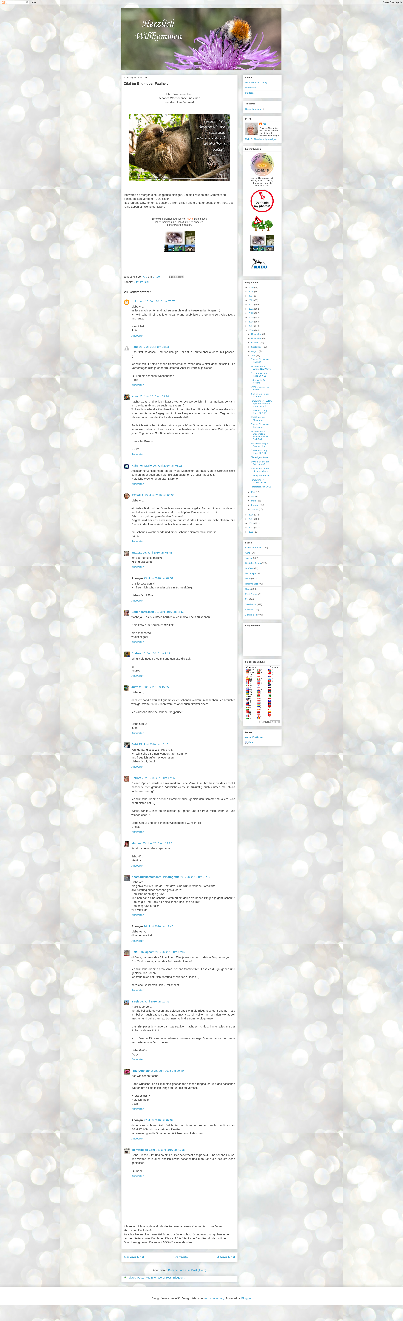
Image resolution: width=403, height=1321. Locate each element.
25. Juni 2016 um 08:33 (159, 495)
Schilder (249, 609)
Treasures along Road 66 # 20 (259, 451)
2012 (251, 527)
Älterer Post (226, 1257)
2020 (251, 313)
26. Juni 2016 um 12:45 (158, 926)
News (248, 589)
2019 (251, 317)
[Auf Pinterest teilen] (182, 276)
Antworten (137, 335)
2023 (251, 300)
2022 (251, 304)
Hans (134, 346)
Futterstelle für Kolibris (258, 381)
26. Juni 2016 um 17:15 (170, 952)
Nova (190, 218)
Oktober (255, 342)
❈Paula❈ (137, 495)
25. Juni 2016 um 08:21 (167, 465)
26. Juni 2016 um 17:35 (154, 1001)
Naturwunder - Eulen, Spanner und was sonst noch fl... (261, 403)
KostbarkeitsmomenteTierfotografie (155, 877)
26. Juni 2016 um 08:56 (195, 877)
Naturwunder (251, 583)
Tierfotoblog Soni (143, 1149)
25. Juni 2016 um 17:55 (160, 778)
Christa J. (137, 778)
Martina (136, 843)
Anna (247, 552)
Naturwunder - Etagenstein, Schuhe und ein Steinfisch (260, 435)
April (253, 496)
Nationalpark (251, 573)
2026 (251, 287)
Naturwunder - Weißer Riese (259, 481)
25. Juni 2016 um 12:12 (157, 653)
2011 (251, 532)
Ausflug (249, 558)
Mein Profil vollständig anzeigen (261, 139)
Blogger (246, 1298)
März (254, 500)
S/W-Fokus (250, 604)
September (257, 347)
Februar (255, 505)
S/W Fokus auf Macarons (258, 418)
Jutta (134, 687)
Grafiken (249, 568)
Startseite (180, 1257)
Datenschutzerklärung (256, 82)
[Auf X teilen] (176, 276)
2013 (251, 523)
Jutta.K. (136, 552)
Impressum (250, 87)
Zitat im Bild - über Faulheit (260, 360)
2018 (251, 321)
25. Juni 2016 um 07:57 (160, 301)
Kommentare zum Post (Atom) (187, 1270)
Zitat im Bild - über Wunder (260, 395)
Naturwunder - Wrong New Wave (261, 367)
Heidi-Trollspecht (142, 952)
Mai (253, 492)
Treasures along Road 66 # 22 (259, 374)
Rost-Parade (251, 594)
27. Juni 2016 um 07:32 (158, 1120)
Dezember (256, 334)
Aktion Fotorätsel (253, 547)
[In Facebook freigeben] (179, 276)
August (255, 351)
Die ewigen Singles (260, 457)
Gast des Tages (253, 563)
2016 (251, 330)
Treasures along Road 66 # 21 (259, 411)
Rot (247, 599)
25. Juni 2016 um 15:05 (154, 687)
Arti (264, 124)
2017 (251, 326)
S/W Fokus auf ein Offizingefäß (260, 463)
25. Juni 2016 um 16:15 (153, 744)
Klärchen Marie (141, 465)
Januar (255, 509)
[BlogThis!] (173, 276)
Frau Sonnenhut (142, 1070)
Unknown (137, 301)
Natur (248, 578)
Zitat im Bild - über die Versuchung (260, 470)
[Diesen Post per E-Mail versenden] (170, 276)
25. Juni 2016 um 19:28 (157, 843)
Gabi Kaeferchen (142, 611)
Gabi (134, 744)
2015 (251, 514)
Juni (253, 355)
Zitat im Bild (141, 282)
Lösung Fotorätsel (260, 475)
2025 (251, 291)
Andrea (136, 653)
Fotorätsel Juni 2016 (261, 486)
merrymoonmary (214, 1298)
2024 (251, 296)
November (256, 338)
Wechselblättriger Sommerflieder (259, 444)
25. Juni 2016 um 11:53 (169, 611)
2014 (251, 519)
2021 (251, 309)
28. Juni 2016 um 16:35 (170, 1149)
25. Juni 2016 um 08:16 (154, 396)
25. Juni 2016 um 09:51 (158, 578)
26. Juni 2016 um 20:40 (169, 1070)
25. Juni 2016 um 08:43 (157, 552)
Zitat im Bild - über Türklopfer (260, 425)
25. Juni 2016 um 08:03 (154, 346)
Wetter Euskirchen (254, 737)
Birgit (135, 1001)
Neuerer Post (134, 1257)
